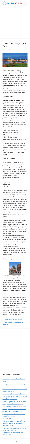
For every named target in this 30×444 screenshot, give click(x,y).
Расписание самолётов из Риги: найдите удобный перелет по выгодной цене (13, 423)
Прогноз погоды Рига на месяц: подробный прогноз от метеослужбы (13, 416)
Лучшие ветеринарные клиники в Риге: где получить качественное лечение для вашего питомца (14, 409)
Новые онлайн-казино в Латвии (13, 394)
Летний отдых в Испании (13, 319)
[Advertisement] (15, 23)
